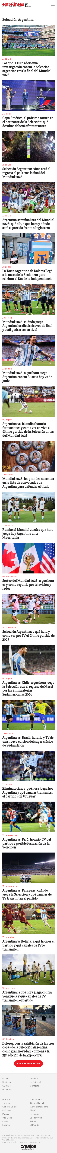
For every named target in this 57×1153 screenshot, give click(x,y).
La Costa (6, 1110)
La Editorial (35, 1082)
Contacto (34, 1086)
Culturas (6, 1086)
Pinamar (6, 1114)
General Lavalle (37, 1103)
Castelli (6, 1121)
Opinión (34, 1078)
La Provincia (36, 1118)
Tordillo (6, 1103)
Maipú (33, 1110)
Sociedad (7, 1082)
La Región (35, 1114)
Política (6, 1078)
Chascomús (36, 1099)
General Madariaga (39, 1107)
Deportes (7, 1089)
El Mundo (34, 1125)
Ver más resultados (28, 1063)
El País (33, 1121)
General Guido (9, 1107)
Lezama (6, 1125)
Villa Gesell (7, 1118)
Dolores (6, 1099)
